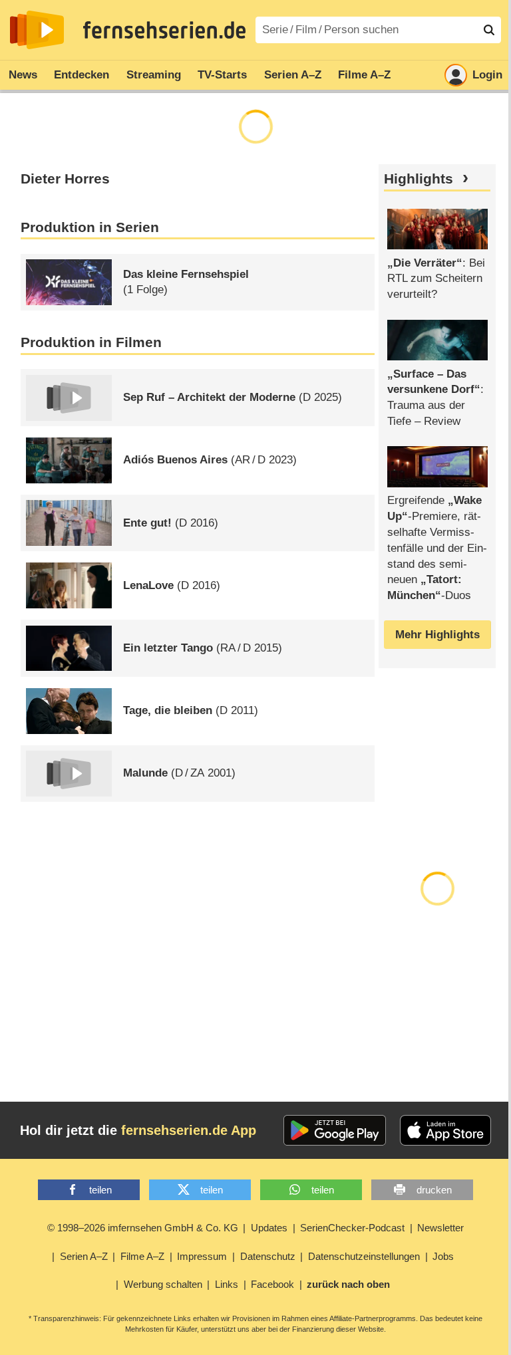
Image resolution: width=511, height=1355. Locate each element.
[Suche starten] (489, 30)
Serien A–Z (292, 74)
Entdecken (81, 74)
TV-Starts (222, 74)
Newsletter (440, 1227)
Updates (269, 1227)
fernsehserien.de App (188, 1130)
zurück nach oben (348, 1284)
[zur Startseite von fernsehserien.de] (37, 30)
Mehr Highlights (437, 634)
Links (226, 1284)
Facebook (272, 1284)
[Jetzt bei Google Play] (335, 1130)
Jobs (443, 1256)
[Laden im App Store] (446, 1130)
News (23, 74)
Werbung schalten (163, 1284)
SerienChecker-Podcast (352, 1227)
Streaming (153, 74)
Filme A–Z (364, 74)
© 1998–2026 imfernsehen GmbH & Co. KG (142, 1227)
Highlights (418, 179)
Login (487, 74)
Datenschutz (267, 1256)
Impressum (202, 1256)
